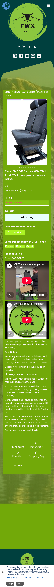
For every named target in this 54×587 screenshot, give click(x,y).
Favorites (17, 456)
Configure (39, 578)
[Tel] (39, 56)
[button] (15, 232)
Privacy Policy (12, 578)
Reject (19, 584)
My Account (17, 446)
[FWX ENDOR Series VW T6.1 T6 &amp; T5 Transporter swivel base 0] (27, 132)
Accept (10, 584)
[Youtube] (27, 56)
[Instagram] (15, 56)
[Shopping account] (34, 46)
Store (8, 91)
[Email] (33, 56)
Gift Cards (17, 465)
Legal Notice (26, 578)
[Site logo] (27, 21)
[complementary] (6, 6)
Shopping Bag (36, 456)
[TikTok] (21, 56)
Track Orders (36, 446)
